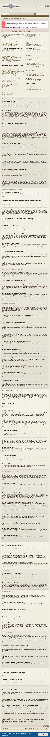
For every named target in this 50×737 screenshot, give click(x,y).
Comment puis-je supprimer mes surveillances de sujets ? (35, 75)
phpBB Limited (30, 691)
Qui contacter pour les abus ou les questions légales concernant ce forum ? (34, 88)
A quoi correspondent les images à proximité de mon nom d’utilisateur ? (12, 58)
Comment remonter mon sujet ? (7, 81)
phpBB (40, 229)
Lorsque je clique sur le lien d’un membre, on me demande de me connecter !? (12, 62)
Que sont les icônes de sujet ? (7, 94)
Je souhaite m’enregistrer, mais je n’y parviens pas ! (11, 37)
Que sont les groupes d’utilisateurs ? (31, 37)
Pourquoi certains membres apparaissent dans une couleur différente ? (35, 43)
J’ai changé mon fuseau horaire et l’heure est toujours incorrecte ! (11, 55)
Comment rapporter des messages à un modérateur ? (11, 76)
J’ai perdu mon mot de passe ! (7, 43)
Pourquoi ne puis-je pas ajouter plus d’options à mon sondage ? (13, 71)
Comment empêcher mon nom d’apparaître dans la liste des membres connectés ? (12, 51)
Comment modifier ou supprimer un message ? (10, 68)
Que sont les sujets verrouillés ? (7, 93)
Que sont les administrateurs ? (30, 35)
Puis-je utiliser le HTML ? (6, 86)
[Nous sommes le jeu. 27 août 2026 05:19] (47, 18)
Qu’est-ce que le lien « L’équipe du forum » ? (33, 45)
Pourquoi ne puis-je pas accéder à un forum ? (10, 73)
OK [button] (43, 734)
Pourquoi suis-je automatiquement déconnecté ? (10, 44)
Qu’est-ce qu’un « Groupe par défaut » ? (32, 44)
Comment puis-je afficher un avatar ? (8, 59)
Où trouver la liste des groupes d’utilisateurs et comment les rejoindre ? (36, 39)
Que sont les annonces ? (6, 91)
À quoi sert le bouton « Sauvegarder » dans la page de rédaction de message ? (11, 79)
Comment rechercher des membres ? (32, 66)
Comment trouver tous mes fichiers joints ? (33, 80)
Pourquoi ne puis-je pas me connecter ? (9, 39)
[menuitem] (35, 14)
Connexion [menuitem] (45, 14)
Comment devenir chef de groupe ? (31, 41)
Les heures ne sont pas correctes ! (8, 52)
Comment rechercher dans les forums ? (32, 63)
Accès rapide (3, 14)
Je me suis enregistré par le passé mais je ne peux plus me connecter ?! (12, 42)
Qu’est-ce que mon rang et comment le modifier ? (11, 60)
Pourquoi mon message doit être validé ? (9, 80)
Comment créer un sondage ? (7, 70)
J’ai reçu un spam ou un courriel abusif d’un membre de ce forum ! (35, 52)
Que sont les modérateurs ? (30, 36)
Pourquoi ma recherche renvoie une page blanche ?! (34, 65)
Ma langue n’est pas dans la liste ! (8, 56)
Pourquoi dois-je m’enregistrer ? (7, 35)
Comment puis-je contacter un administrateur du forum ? (35, 89)
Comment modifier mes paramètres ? (8, 49)
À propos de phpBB (6, 693)
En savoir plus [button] (5, 735)
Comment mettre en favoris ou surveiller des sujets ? (34, 73)
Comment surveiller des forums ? (31, 74)
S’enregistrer (15, 15)
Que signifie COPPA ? (6, 36)
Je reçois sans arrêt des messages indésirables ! (34, 50)
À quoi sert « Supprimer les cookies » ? (9, 45)
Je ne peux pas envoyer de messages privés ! (33, 49)
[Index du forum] (11, 6)
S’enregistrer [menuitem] (47, 14)
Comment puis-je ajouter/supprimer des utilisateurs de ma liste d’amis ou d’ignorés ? (36, 59)
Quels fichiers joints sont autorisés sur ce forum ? (34, 79)
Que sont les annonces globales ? (8, 89)
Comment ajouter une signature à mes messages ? (11, 69)
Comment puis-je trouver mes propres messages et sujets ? (36, 67)
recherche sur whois (25, 707)
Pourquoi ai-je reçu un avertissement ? (9, 75)
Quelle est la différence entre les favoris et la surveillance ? (35, 72)
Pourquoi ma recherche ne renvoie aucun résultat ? (34, 64)
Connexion (9, 15)
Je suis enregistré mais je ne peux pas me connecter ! (11, 38)
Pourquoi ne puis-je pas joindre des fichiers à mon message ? (13, 74)
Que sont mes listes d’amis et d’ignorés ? (32, 57)
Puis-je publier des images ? (7, 88)
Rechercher (4, 15)
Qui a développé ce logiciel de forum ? (32, 84)
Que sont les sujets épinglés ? (7, 92)
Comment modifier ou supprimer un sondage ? (10, 72)
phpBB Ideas (9, 700)
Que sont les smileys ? (6, 87)
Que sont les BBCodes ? (6, 85)
